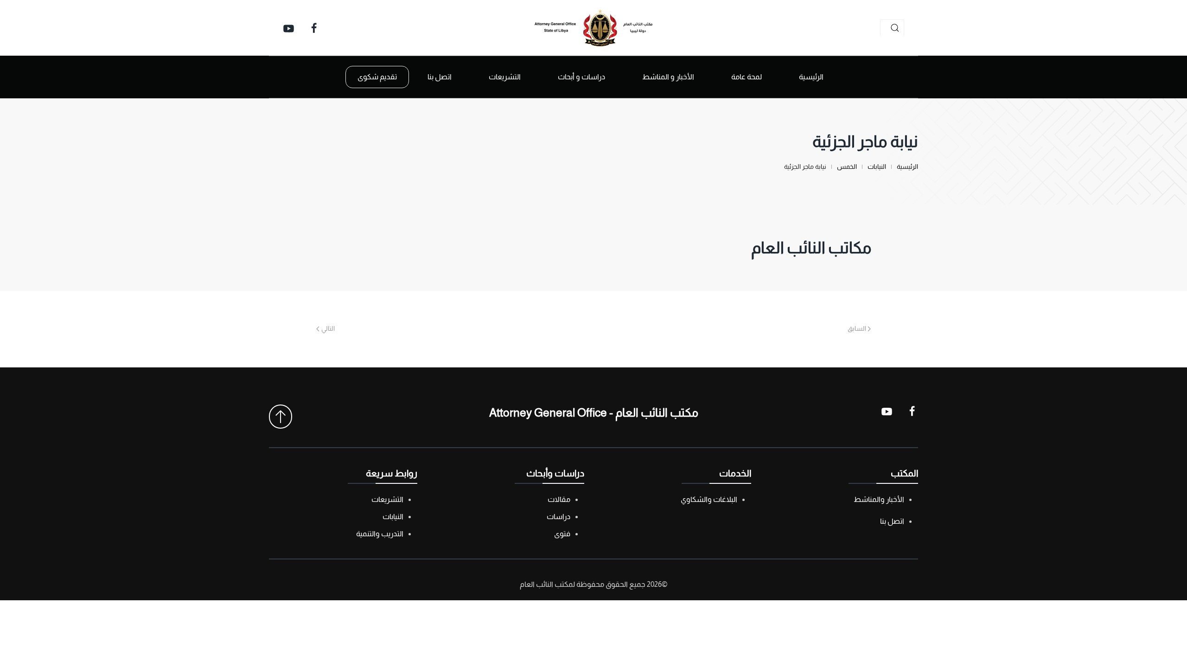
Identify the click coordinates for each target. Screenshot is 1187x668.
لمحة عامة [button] (746, 77)
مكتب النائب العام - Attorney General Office (593, 412)
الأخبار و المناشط (668, 77)
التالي (328, 328)
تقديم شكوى (377, 77)
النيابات (393, 516)
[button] (280, 417)
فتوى (562, 534)
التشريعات (387, 499)
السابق (857, 328)
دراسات (558, 516)
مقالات (559, 499)
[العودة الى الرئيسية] (593, 27)
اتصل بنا (440, 77)
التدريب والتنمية (379, 534)
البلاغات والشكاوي (709, 499)
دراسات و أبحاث (581, 77)
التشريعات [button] (505, 77)
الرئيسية (811, 77)
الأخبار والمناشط (879, 499)
